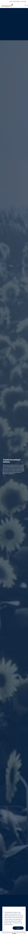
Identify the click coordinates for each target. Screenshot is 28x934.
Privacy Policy (9, 924)
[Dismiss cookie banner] (23, 909)
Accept (18, 928)
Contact (10, 1)
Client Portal (23, 1)
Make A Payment (16, 1)
